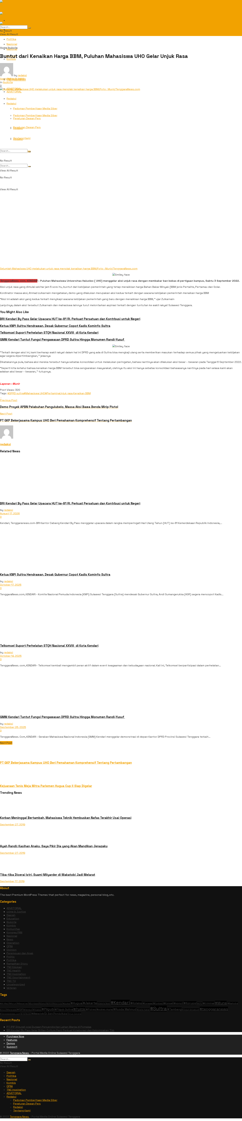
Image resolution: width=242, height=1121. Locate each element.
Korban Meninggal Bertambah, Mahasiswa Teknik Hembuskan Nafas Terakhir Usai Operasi (65, 818)
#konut (178, 1003)
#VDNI (28, 1014)
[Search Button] (29, 166)
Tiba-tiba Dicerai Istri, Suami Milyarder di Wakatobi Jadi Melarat (47, 875)
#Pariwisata (11, 1009)
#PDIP (20, 1009)
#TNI (23, 1014)
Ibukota (12, 47)
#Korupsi (190, 1003)
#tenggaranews (214, 1009)
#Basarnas (22, 1003)
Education (13, 918)
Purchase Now (15, 1036)
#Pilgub (48, 1009)
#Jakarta (90, 1003)
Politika (11, 39)
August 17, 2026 (10, 513)
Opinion (11, 950)
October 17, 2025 (10, 584)
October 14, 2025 (11, 656)
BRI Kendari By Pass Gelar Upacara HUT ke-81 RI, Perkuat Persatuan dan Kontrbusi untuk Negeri (70, 319)
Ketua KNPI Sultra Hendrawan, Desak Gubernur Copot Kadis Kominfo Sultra (55, 326)
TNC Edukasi (14, 967)
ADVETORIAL (14, 908)
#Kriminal (208, 1003)
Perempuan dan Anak (20, 953)
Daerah (11, 915)
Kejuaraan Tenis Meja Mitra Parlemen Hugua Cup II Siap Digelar (46, 786)
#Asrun (13, 1003)
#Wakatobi (37, 1013)
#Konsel (168, 1003)
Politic (11, 956)
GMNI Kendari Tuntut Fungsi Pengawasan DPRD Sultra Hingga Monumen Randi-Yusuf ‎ (62, 339)
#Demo (42, 1003)
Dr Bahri (49, 1013)
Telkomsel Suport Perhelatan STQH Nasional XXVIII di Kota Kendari (49, 333)
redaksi (22, 75)
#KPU (199, 1003)
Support (12, 1047)
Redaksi (11, 103)
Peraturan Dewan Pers (27, 127)
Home (3, 47)
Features (12, 1040)
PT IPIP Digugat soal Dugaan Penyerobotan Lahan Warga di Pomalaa (49, 1027)
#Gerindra (57, 1004)
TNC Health (14, 970)
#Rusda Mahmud (124, 1009)
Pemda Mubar (61, 1013)
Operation (13, 943)
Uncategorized (16, 984)
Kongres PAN (14, 932)
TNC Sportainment (18, 977)
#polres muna (104, 1009)
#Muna (221, 1003)
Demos (11, 1043)
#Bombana (34, 1003)
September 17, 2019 (12, 881)
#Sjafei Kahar (143, 1009)
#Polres (91, 1009)
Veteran (11, 988)
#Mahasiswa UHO (34, 393)
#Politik (79, 1009)
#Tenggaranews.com (10, 1013)
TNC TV (11, 981)
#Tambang (174, 1009)
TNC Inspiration (16, 974)
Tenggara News (19, 1053)
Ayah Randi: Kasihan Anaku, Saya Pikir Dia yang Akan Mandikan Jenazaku (54, 846)
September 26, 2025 (13, 727)
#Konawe (147, 1003)
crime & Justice (16, 911)
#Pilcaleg (37, 1009)
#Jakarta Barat (103, 1003)
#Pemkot (27, 1009)
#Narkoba (232, 1003)
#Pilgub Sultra (63, 1009)
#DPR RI (49, 1004)
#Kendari (120, 1002)
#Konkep (158, 1003)
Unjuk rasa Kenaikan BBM (75, 393)
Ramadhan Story (17, 963)
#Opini (3, 1010)
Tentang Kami (21, 138)
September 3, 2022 (12, 79)
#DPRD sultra (15, 393)
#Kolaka (136, 1003)
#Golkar (66, 1003)
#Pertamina (52, 393)
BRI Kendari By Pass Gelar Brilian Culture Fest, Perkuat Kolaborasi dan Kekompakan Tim (60, 1030)
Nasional (12, 936)
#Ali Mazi (4, 1003)
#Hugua (76, 1003)
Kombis (11, 925)
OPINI (10, 946)
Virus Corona (74, 1013)
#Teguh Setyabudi (190, 1009)
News (10, 939)
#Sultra (158, 1008)
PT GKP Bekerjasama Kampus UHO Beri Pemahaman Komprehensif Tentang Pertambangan (66, 763)
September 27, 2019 (12, 824)
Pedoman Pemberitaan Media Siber (35, 108)
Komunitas (13, 929)
